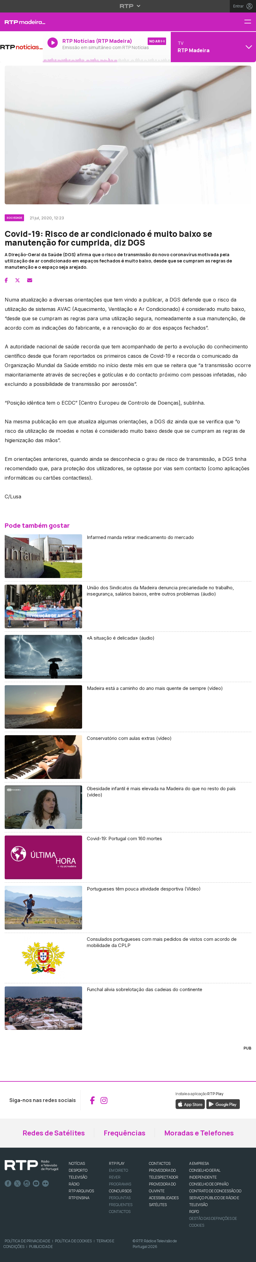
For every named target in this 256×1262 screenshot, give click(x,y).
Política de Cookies (73, 1241)
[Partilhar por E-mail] (29, 280)
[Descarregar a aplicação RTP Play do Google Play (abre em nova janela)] (223, 1103)
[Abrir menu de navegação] (250, 22)
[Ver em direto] (21, 46)
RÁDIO (74, 1184)
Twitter (17, 1183)
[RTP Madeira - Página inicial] (21, 21)
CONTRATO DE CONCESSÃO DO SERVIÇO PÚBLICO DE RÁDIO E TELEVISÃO (215, 1197)
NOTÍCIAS (77, 1163)
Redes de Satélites (53, 1133)
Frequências (124, 1133)
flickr (45, 1183)
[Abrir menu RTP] (128, 6)
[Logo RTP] (31, 1165)
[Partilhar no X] (17, 280)
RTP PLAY (117, 1163)
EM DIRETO (118, 1170)
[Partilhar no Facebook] (6, 280)
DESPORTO (78, 1170)
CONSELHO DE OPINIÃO (209, 1184)
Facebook (8, 1183)
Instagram (26, 1183)
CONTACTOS (159, 1163)
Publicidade (41, 1246)
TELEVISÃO (78, 1177)
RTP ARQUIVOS (81, 1191)
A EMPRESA (199, 1163)
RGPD (194, 1211)
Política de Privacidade (27, 1241)
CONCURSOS (120, 1191)
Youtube (36, 1183)
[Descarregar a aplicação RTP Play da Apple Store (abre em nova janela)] (190, 1103)
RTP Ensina (79, 1197)
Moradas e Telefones (199, 1133)
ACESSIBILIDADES (164, 1197)
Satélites (158, 1204)
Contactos (119, 1211)
